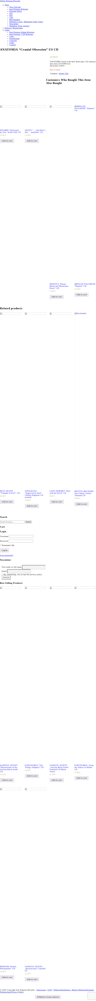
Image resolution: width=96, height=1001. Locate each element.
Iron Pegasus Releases (18, 9)
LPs (11, 13)
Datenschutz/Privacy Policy (12, 992)
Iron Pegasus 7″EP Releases (21, 34)
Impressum (41, 990)
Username (4, 536)
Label (7, 30)
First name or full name (12, 567)
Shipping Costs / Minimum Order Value (26, 22)
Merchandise (14, 20)
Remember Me (8, 545)
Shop (7, 5)
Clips (11, 36)
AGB (49, 990)
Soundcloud (14, 39)
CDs (11, 18)
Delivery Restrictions (14, 28)
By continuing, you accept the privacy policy (22, 574)
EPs (11, 15)
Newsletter (13, 24)
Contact (12, 45)
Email (4, 571)
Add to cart (7, 141)
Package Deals (15, 11)
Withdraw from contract (19, 26)
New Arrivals (15, 7)
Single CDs (63, 74)
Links (11, 43)
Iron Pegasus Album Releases (21, 32)
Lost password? (6, 555)
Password (4, 541)
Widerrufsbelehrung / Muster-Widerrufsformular (73, 990)
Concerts (13, 41)
